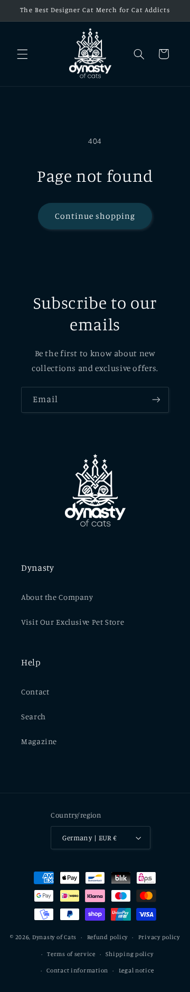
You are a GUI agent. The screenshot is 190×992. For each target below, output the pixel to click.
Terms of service (71, 954)
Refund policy (107, 937)
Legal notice (136, 970)
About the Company (57, 596)
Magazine (39, 741)
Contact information (77, 970)
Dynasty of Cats (54, 937)
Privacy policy (159, 937)
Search (33, 716)
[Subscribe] (156, 400)
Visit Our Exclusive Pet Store (72, 621)
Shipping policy (129, 954)
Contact (35, 691)
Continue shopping (95, 216)
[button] (22, 54)
